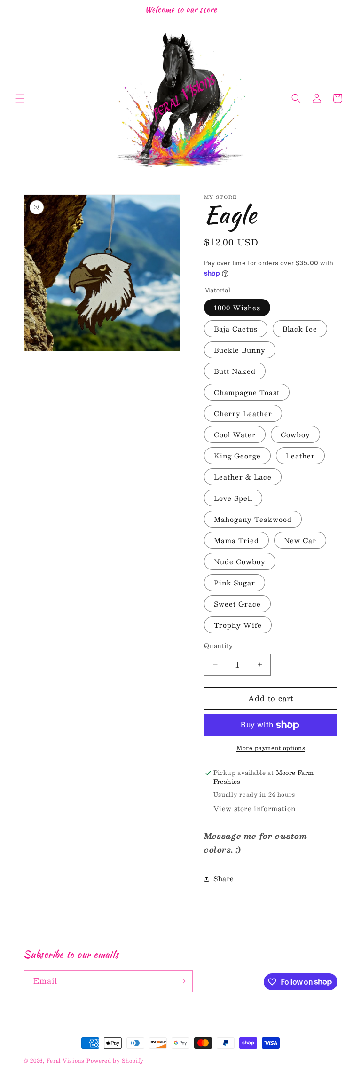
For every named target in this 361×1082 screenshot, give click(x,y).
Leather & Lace (243, 476)
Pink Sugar (234, 582)
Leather (300, 455)
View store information (254, 808)
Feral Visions (66, 1060)
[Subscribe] (182, 981)
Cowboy (295, 434)
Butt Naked (235, 371)
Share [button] (223, 878)
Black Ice (300, 328)
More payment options (270, 747)
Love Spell (233, 498)
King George (237, 455)
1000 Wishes (237, 307)
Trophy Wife (238, 625)
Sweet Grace (237, 603)
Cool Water (235, 434)
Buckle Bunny (240, 349)
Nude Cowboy (240, 561)
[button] (19, 98)
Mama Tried (236, 540)
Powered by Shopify (115, 1060)
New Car (300, 540)
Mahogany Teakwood (253, 519)
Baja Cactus (236, 328)
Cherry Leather (243, 413)
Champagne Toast (247, 392)
